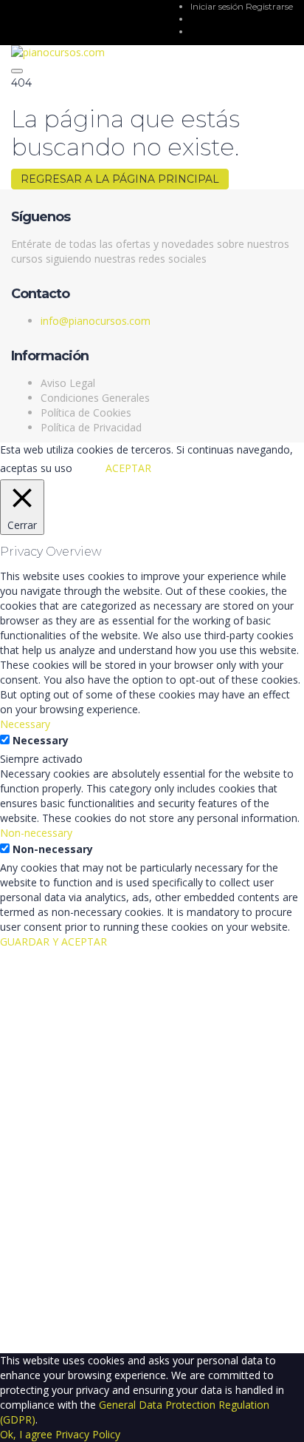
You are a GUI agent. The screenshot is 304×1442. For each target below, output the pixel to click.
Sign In (122, 1331)
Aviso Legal (68, 383)
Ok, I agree (26, 1434)
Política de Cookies (86, 412)
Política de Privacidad (91, 427)
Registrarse (269, 6)
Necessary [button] (25, 724)
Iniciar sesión (218, 6)
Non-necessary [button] (36, 833)
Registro (84, 1331)
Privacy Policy (87, 1434)
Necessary (41, 740)
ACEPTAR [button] (128, 468)
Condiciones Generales (95, 398)
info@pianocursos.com (96, 321)
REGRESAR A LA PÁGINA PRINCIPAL (120, 179)
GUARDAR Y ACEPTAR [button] (53, 941)
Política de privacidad (50, 1147)
